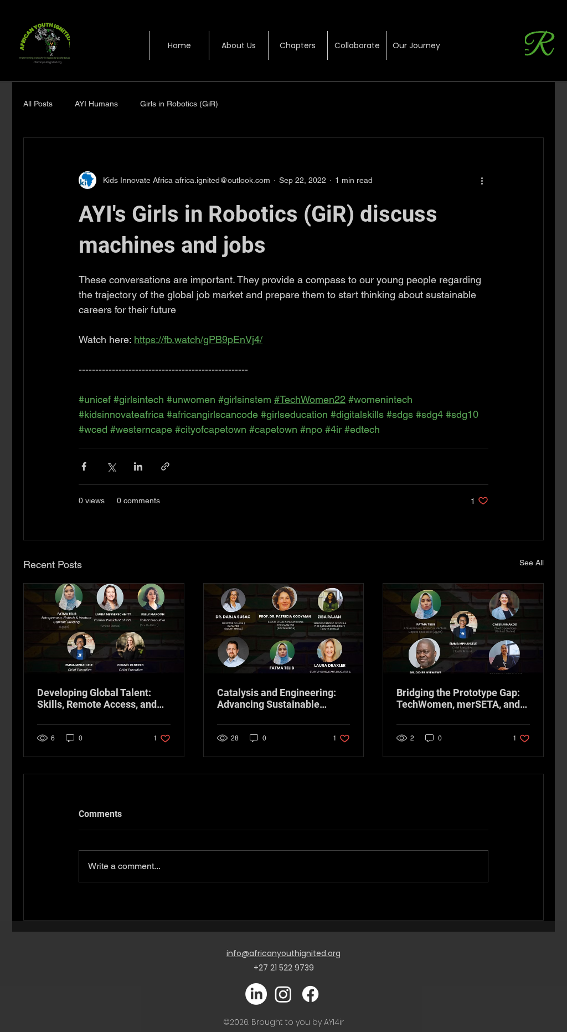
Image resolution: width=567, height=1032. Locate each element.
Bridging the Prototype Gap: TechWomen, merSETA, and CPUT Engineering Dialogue (458, 698)
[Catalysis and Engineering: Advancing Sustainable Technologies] (284, 628)
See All (531, 562)
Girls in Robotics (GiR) (179, 103)
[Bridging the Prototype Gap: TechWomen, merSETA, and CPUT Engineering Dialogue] (463, 628)
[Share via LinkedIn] (138, 466)
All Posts (38, 103)
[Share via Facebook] (84, 466)
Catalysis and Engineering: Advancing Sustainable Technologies (276, 698)
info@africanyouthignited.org (283, 953)
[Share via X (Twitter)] (111, 466)
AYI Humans (96, 103)
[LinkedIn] (256, 994)
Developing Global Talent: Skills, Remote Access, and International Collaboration (97, 698)
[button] (297, 45)
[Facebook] (310, 994)
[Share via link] (165, 466)
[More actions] (481, 180)
